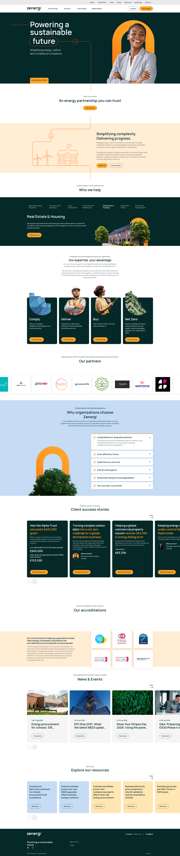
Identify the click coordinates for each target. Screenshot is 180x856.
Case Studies (82, 9)
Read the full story (40, 572)
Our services (90, 108)
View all (151, 516)
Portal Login (138, 2)
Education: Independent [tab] (140, 207)
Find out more (34, 233)
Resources (127, 2)
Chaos (151, 853)
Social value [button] (102, 2)
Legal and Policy (74, 842)
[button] (34, 817)
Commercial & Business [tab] (55, 207)
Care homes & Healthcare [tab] (88, 207)
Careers (72, 845)
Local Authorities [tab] (72, 207)
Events (119, 2)
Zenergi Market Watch (39, 80)
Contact (133, 9)
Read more (38, 736)
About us (102, 165)
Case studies (116, 165)
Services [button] (67, 9)
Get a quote (146, 9)
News (112, 2)
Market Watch (97, 9)
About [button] (92, 2)
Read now (36, 806)
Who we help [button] (52, 9)
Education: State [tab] (125, 207)
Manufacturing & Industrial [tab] (35, 207)
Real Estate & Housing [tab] (108, 207)
